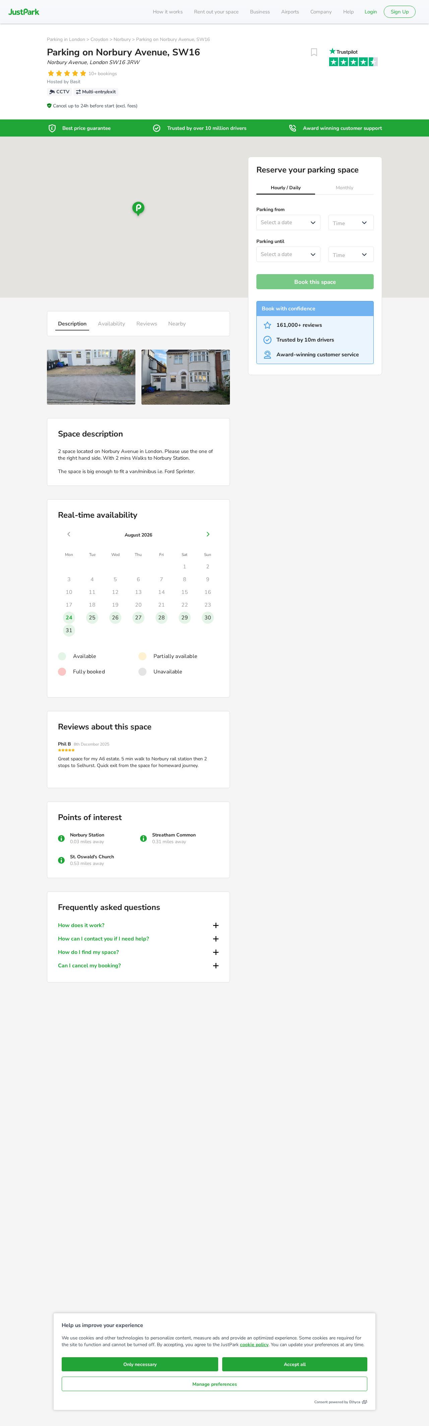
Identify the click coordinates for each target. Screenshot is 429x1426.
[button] (285, 189)
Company (321, 11)
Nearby (177, 323)
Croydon (99, 39)
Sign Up (400, 11)
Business (260, 11)
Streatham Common (174, 835)
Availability (111, 323)
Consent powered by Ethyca (337, 1402)
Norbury (122, 39)
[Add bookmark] (314, 52)
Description (72, 323)
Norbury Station (87, 835)
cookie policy (254, 1344)
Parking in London (66, 39)
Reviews (146, 323)
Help (348, 11)
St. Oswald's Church (92, 857)
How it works (168, 11)
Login (371, 11)
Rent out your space (216, 11)
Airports (290, 11)
